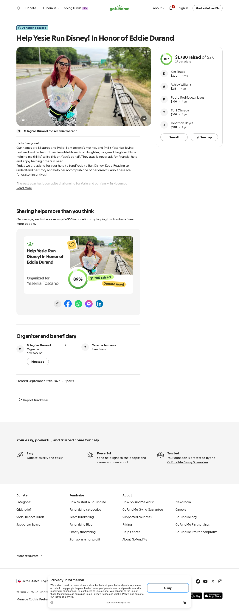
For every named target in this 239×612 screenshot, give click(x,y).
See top (206, 137)
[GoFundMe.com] (119, 8)
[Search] (18, 8)
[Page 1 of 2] (23, 120)
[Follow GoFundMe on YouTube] (205, 581)
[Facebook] (68, 304)
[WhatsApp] (78, 304)
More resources (27, 555)
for (50, 131)
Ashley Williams (181, 84)
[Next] (144, 118)
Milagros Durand (39, 345)
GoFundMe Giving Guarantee (187, 462)
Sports (69, 381)
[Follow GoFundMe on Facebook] (198, 581)
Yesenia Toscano (104, 345)
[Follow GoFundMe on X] (213, 581)
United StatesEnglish (36, 581)
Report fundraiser (35, 400)
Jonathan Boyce (182, 123)
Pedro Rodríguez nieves (187, 97)
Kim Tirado (178, 71)
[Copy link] (57, 304)
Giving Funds (75, 8)
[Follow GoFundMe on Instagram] (220, 581)
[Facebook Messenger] (89, 304)
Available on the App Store (213, 595)
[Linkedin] (99, 304)
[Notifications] (171, 8)
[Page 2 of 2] (26, 120)
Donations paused (34, 27)
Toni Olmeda (180, 110)
